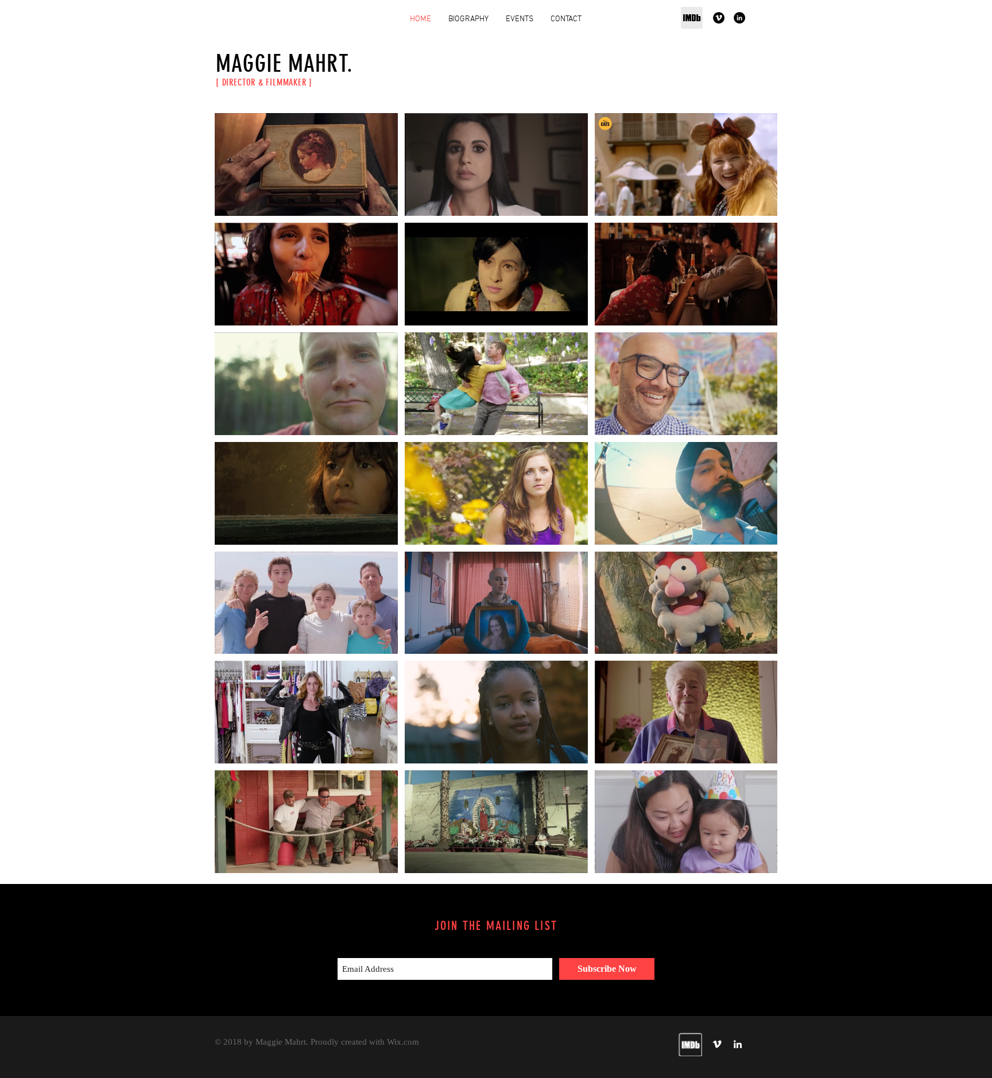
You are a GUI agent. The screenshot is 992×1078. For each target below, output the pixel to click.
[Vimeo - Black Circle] (718, 18)
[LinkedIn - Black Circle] (739, 18)
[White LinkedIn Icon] (737, 1044)
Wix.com (403, 1041)
